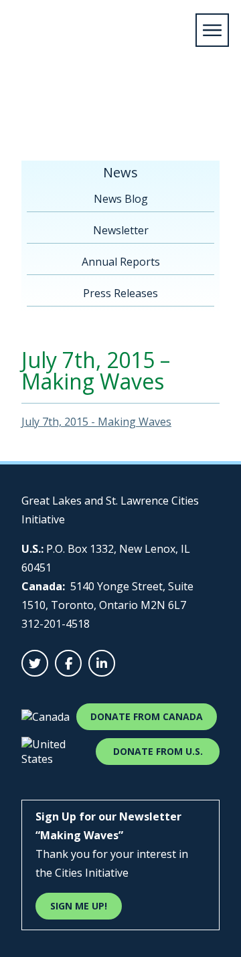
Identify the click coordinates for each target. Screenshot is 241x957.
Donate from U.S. (158, 751)
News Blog (121, 198)
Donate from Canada (146, 716)
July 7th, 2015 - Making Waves (96, 421)
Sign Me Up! (78, 905)
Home (27, 105)
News (71, 105)
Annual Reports (121, 261)
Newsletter (127, 105)
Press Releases (120, 293)
